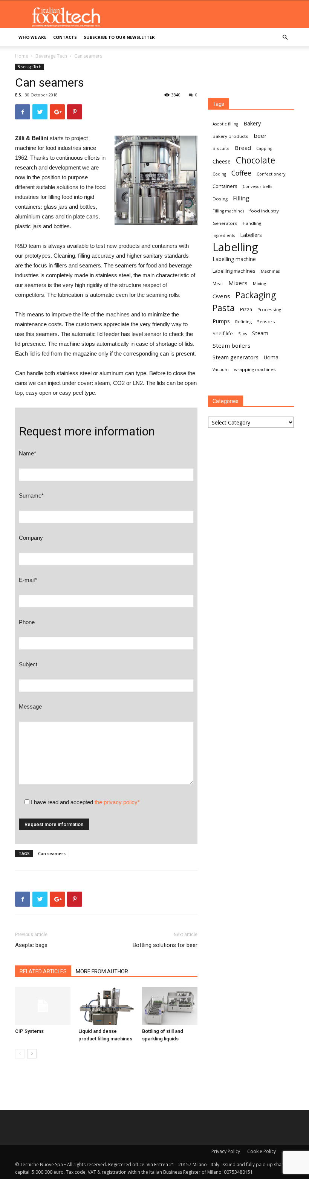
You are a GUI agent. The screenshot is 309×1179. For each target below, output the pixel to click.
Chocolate (255, 160)
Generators (225, 223)
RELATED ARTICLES (43, 971)
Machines (270, 271)
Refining (243, 321)
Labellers (251, 234)
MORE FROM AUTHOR (102, 971)
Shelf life (223, 333)
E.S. (18, 95)
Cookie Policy (261, 1151)
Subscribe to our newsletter (119, 37)
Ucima (271, 357)
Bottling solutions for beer (165, 945)
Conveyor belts (257, 186)
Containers (225, 186)
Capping (264, 148)
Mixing (259, 283)
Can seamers (52, 853)
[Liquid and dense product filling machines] (106, 1006)
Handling (252, 223)
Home (21, 56)
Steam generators (236, 357)
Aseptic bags (31, 945)
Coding (219, 174)
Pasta (224, 308)
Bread (243, 147)
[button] (285, 37)
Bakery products (230, 136)
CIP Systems (29, 1031)
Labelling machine (234, 259)
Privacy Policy (225, 1151)
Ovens (221, 296)
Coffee (241, 173)
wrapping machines (255, 369)
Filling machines (228, 211)
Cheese (222, 161)
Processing (269, 309)
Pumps (221, 321)
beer (260, 135)
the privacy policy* (117, 802)
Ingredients (224, 235)
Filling (241, 198)
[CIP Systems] (42, 1006)
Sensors (266, 321)
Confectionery (271, 174)
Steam (260, 333)
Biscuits (221, 148)
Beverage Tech (51, 56)
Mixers (238, 283)
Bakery (252, 123)
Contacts (65, 37)
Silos (242, 333)
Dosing (220, 199)
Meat (218, 283)
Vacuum (221, 369)
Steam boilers (232, 345)
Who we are (32, 37)
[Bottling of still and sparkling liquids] (169, 1006)
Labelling (235, 247)
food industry (264, 211)
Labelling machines (234, 270)
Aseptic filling (225, 124)
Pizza (246, 309)
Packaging (256, 295)
